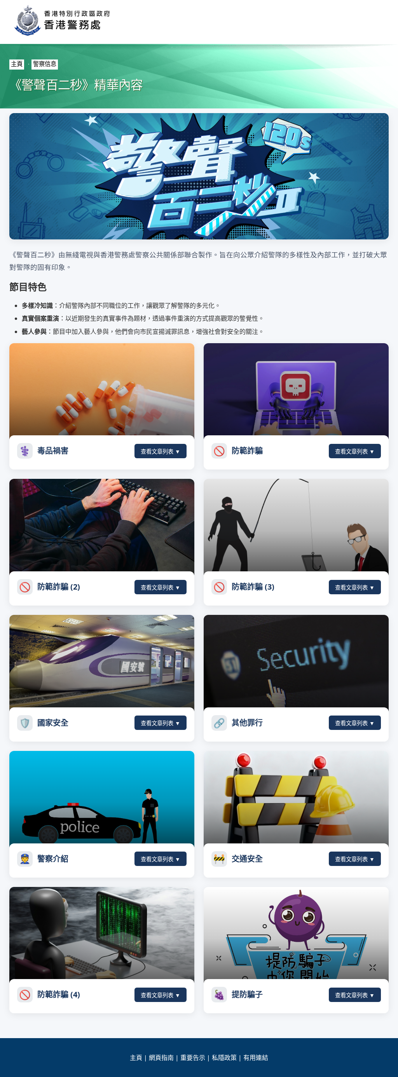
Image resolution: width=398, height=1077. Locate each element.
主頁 (17, 64)
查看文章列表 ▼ (160, 452)
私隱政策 (224, 1057)
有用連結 (255, 1057)
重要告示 (192, 1057)
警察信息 (44, 64)
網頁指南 (161, 1057)
